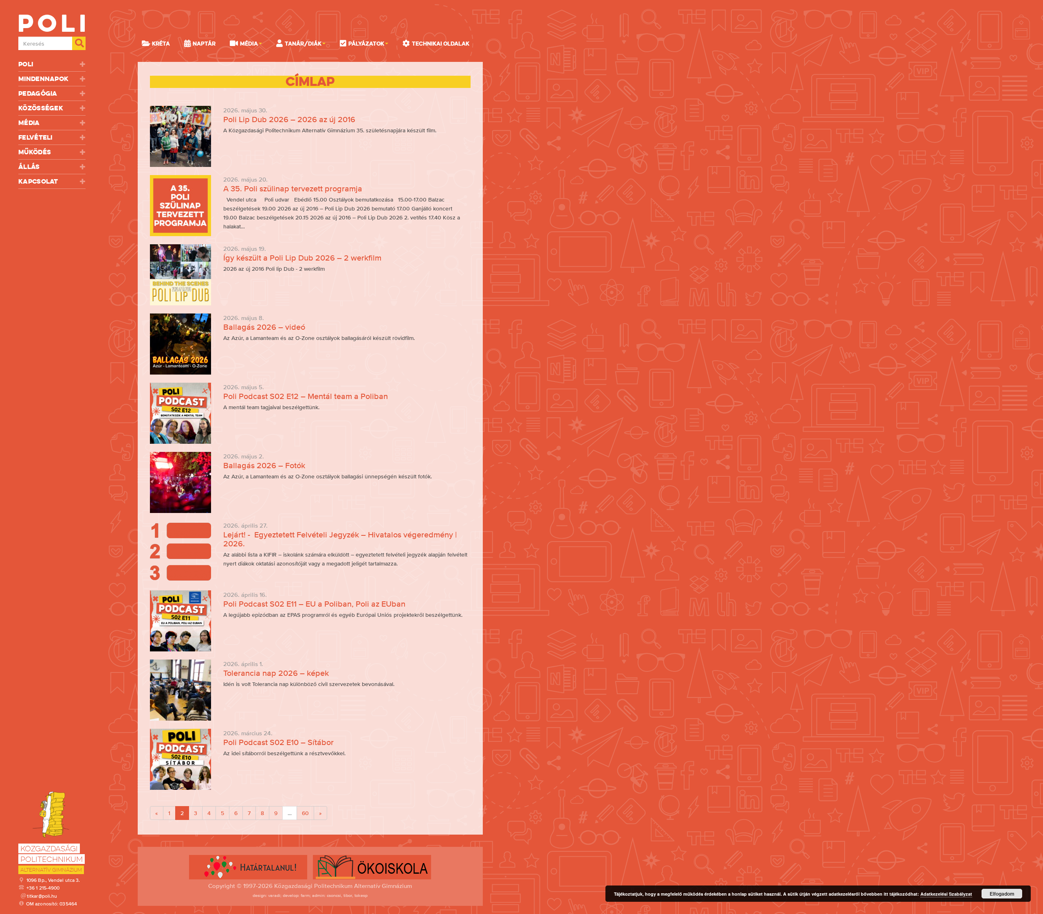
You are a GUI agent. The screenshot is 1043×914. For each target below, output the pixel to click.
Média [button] (249, 43)
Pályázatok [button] (366, 43)
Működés (34, 152)
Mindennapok (43, 79)
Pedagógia (37, 93)
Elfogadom (1002, 893)
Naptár (204, 43)
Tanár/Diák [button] (303, 43)
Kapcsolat (38, 181)
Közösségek (40, 108)
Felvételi (35, 137)
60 (305, 813)
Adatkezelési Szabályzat (946, 894)
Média (29, 122)
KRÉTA (161, 43)
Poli (25, 64)
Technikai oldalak (440, 43)
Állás (29, 166)
